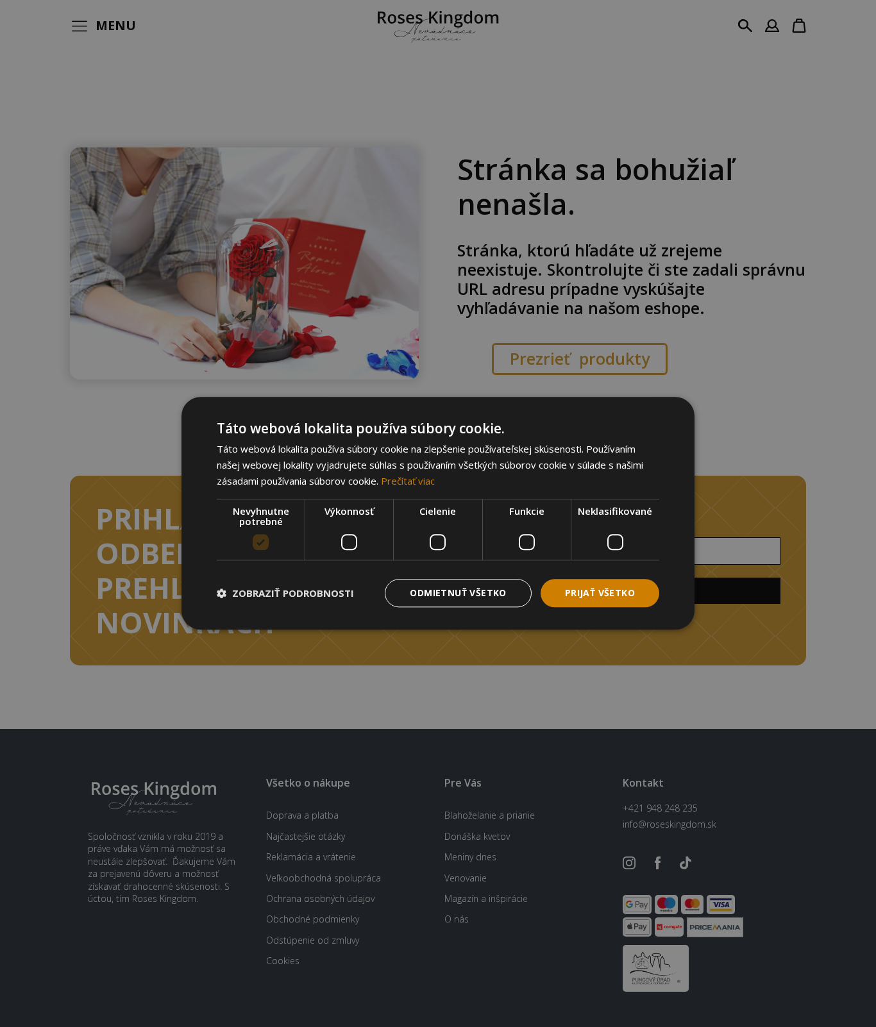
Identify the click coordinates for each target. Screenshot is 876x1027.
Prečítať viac (408, 480)
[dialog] (438, 513)
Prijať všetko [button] (600, 593)
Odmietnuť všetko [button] (458, 593)
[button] (285, 593)
